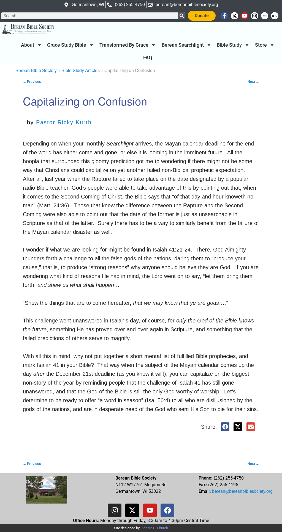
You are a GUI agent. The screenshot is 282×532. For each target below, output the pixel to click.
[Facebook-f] (224, 16)
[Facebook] (167, 510)
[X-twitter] (234, 16)
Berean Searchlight (183, 45)
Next (253, 82)
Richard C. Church (154, 528)
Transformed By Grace (123, 45)
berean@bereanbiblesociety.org (242, 491)
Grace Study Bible (66, 45)
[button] (225, 426)
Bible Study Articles (80, 70)
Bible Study (229, 45)
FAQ (147, 57)
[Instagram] (254, 16)
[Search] (181, 15)
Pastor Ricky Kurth (64, 122)
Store (261, 45)
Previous (32, 82)
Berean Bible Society (36, 70)
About (27, 45)
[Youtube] (244, 16)
